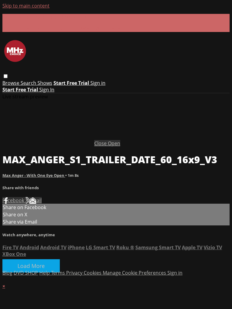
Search (29, 83)
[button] (6, 76)
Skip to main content (26, 5)
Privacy (75, 272)
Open (114, 143)
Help (45, 272)
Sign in (97, 83)
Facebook (13, 200)
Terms (58, 272)
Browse (11, 83)
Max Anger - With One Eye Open (33, 175)
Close (101, 143)
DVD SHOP (26, 272)
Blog (7, 272)
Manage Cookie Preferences (135, 272)
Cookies (93, 272)
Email (35, 200)
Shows (44, 83)
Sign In (46, 89)
